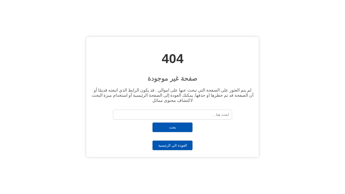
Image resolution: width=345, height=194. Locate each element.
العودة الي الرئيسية (172, 145)
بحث (172, 127)
